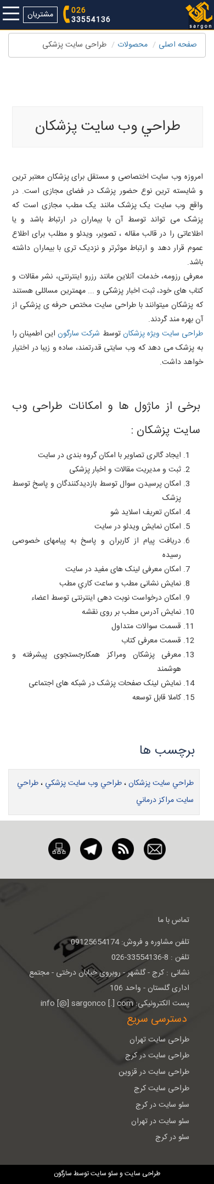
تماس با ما (173, 920)
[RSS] (123, 849)
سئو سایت (104, 1173)
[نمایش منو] (11, 14)
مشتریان (40, 14)
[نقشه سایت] (59, 849)
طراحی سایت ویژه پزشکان (163, 333)
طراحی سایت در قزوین (154, 1072)
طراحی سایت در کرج (157, 1055)
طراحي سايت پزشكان (161, 783)
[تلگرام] (91, 849)
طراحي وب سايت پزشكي (83, 783)
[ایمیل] (155, 849)
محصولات (132, 45)
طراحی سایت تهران (159, 1039)
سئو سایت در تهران (160, 1121)
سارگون (64, 1173)
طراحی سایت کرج (161, 1088)
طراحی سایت (141, 1173)
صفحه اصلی (178, 45)
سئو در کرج (172, 1137)
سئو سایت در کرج (162, 1105)
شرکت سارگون (79, 333)
